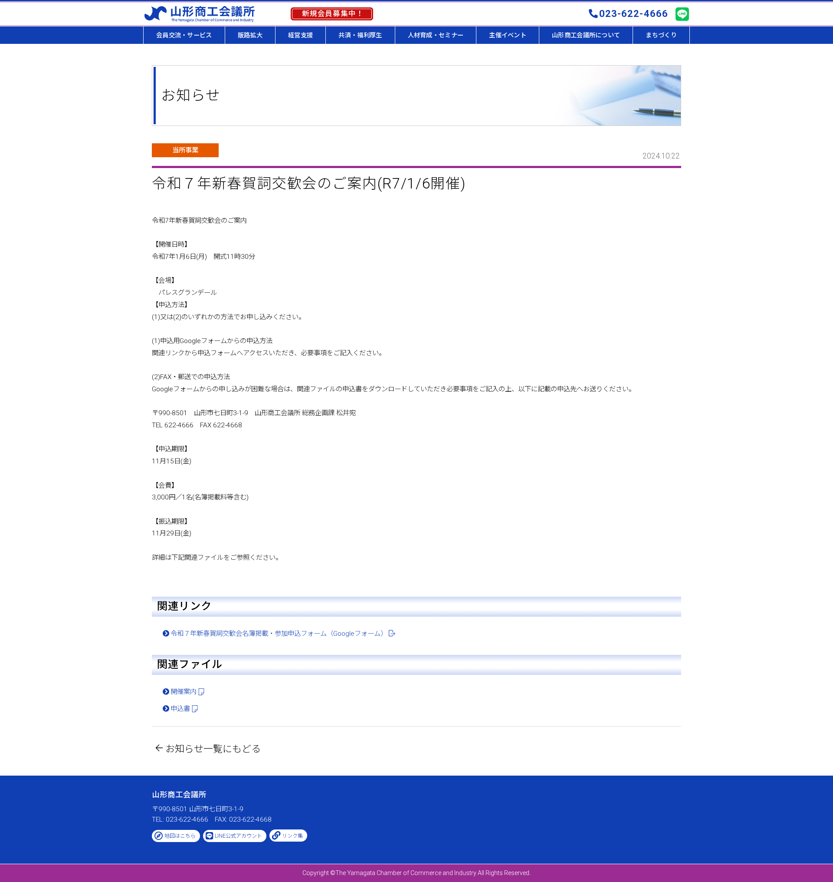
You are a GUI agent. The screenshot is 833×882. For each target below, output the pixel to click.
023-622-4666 (633, 13)
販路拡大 (250, 35)
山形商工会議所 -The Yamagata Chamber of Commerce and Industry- (199, 14)
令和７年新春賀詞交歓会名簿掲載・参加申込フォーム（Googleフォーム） (279, 634)
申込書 (180, 709)
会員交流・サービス (184, 35)
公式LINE (682, 14)
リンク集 (292, 836)
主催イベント (507, 35)
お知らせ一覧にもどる (213, 748)
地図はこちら (180, 836)
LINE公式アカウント (238, 836)
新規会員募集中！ (333, 14)
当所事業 (185, 150)
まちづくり (661, 35)
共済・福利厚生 (360, 35)
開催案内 (184, 692)
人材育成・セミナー (436, 35)
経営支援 (300, 35)
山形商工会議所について (586, 35)
